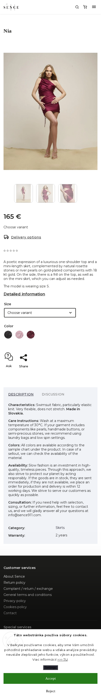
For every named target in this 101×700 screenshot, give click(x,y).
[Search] (77, 7)
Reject (50, 691)
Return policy (14, 582)
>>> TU (62, 659)
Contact (10, 613)
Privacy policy (15, 601)
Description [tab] (21, 394)
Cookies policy (15, 607)
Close (86, 374)
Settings (50, 667)
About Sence (14, 576)
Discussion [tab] (53, 394)
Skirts (60, 528)
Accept (50, 678)
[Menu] (94, 7)
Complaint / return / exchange (28, 589)
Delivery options (26, 237)
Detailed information (24, 294)
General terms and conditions (28, 595)
